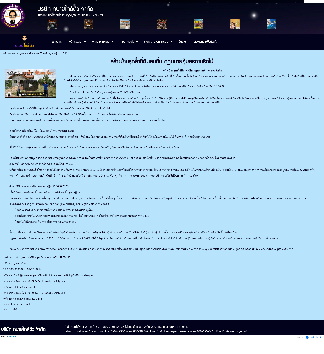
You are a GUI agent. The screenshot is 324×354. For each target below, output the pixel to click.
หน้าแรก (6, 53)
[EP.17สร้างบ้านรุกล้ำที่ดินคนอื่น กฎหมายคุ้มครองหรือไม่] (30, 82)
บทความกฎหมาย (19, 53)
